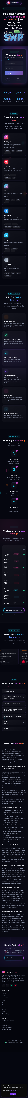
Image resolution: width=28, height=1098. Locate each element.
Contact (4, 1004)
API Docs (4, 1009)
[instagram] (3, 985)
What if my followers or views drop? (13, 728)
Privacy (19, 1040)
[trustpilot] (11, 985)
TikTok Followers (6, 1025)
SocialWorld (11, 972)
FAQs (3, 1007)
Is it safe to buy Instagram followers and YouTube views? (13, 710)
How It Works (5, 998)
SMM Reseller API (6, 1029)
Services (4, 993)
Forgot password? (18, 79)
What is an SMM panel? (10, 691)
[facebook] (7, 985)
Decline (5, 1094)
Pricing (4, 995)
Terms (3, 1011)
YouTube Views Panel (7, 1023)
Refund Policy (5, 1013)
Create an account (8, 79)
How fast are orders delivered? (12, 703)
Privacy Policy (12, 1090)
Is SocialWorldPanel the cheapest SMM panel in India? (12, 697)
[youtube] (15, 985)
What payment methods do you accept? (12, 722)
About (3, 1000)
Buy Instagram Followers (8, 1020)
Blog (3, 1002)
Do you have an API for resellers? (12, 716)
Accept (12, 1094)
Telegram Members (7, 1027)
